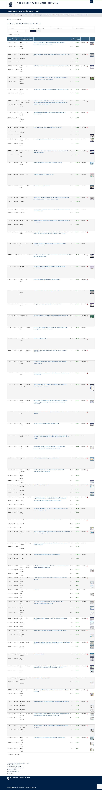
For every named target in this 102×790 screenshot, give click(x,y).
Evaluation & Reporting (35, 15)
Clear (38, 31)
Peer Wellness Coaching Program (41, 484)
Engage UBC (36, 589)
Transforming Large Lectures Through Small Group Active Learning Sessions (51, 89)
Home (9, 15)
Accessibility (33, 787)
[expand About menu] (18, 15)
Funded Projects (48, 15)
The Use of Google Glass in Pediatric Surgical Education (46, 423)
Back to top (10, 773)
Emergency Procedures (12, 787)
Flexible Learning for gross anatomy (42, 185)
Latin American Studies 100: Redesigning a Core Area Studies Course (49, 290)
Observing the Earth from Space (41, 338)
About (15, 15)
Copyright (27, 787)
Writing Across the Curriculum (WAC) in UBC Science (46, 458)
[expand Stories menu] (68, 15)
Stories (65, 15)
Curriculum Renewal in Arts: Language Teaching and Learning (48, 162)
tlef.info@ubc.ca (14, 771)
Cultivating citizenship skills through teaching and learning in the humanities (51, 65)
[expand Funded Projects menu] (53, 15)
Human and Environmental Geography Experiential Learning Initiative (49, 737)
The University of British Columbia (10, 4)
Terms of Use (21, 787)
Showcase (57, 15)
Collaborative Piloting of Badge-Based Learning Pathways (47, 554)
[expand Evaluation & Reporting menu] (42, 15)
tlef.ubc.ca (14, 769)
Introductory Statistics (39, 654)
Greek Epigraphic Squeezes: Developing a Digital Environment (48, 127)
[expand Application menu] (27, 15)
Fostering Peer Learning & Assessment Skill (43, 174)
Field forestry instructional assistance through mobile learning (48, 139)
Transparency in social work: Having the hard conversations (47, 304)
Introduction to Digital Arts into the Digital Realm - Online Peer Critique (50, 630)
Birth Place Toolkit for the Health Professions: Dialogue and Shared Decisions (51, 701)
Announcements (74, 15)
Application (23, 15)
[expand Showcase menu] (62, 15)
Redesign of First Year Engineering (41, 678)
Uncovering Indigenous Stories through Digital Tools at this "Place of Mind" (51, 315)
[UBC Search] (91, 1)
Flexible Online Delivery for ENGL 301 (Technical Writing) (47, 279)
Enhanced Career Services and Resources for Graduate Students (48, 519)
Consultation (84, 15)
